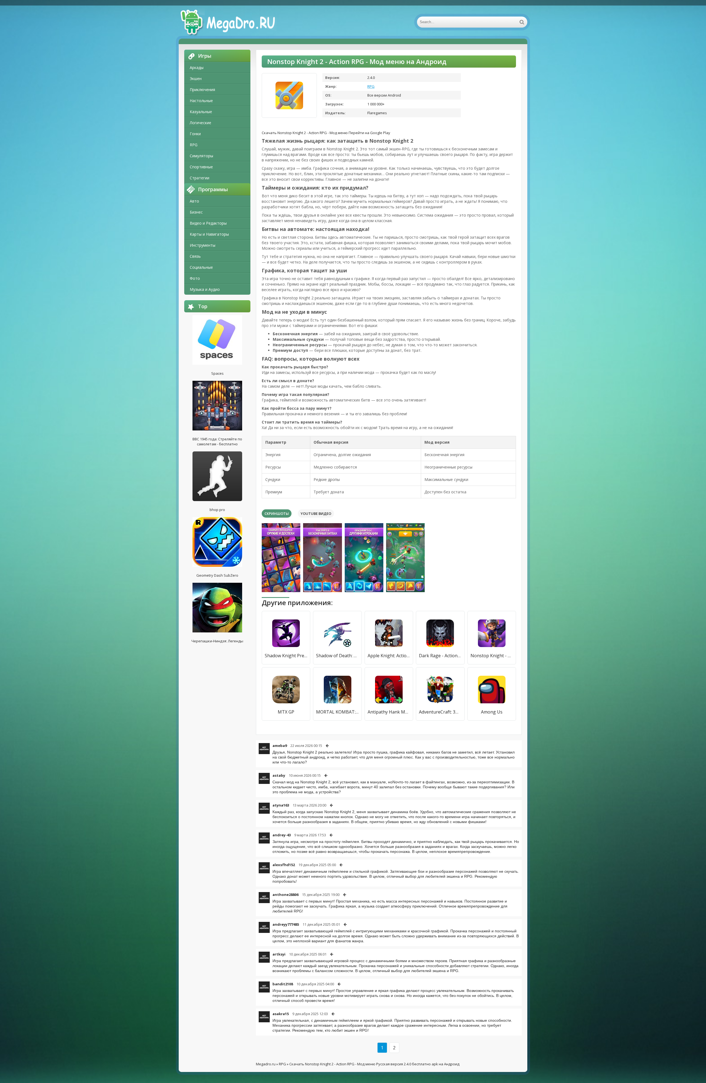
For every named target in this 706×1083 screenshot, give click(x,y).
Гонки (195, 133)
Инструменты (202, 245)
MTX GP (286, 712)
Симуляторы (201, 155)
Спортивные (201, 166)
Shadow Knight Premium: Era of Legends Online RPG (286, 656)
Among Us (491, 712)
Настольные (201, 100)
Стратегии (199, 177)
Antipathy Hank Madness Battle (389, 712)
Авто (194, 201)
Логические (200, 122)
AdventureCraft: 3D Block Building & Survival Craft (440, 712)
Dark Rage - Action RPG (440, 656)
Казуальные (201, 111)
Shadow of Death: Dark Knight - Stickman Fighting (337, 656)
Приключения (202, 89)
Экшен (196, 78)
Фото (195, 278)
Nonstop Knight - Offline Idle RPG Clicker (491, 656)
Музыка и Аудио (205, 289)
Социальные (201, 267)
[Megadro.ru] (234, 22)
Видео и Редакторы (208, 223)
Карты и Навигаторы (209, 234)
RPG (193, 144)
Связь (195, 256)
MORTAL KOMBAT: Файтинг (337, 712)
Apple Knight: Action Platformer (389, 656)
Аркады (197, 67)
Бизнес (196, 212)
